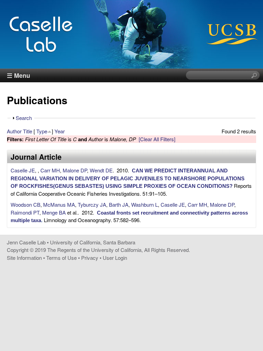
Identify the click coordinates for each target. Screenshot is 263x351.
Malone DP (75, 170)
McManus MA (59, 204)
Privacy (89, 257)
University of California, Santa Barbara (92, 242)
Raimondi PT (25, 212)
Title (27, 131)
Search (24, 117)
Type (41, 131)
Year (59, 131)
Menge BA (54, 212)
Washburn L (144, 204)
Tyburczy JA (92, 204)
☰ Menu (18, 75)
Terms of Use (61, 257)
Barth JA (118, 204)
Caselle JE (23, 170)
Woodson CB (25, 204)
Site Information (24, 257)
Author (14, 131)
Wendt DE (101, 170)
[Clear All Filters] (157, 139)
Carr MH (50, 170)
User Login (115, 257)
